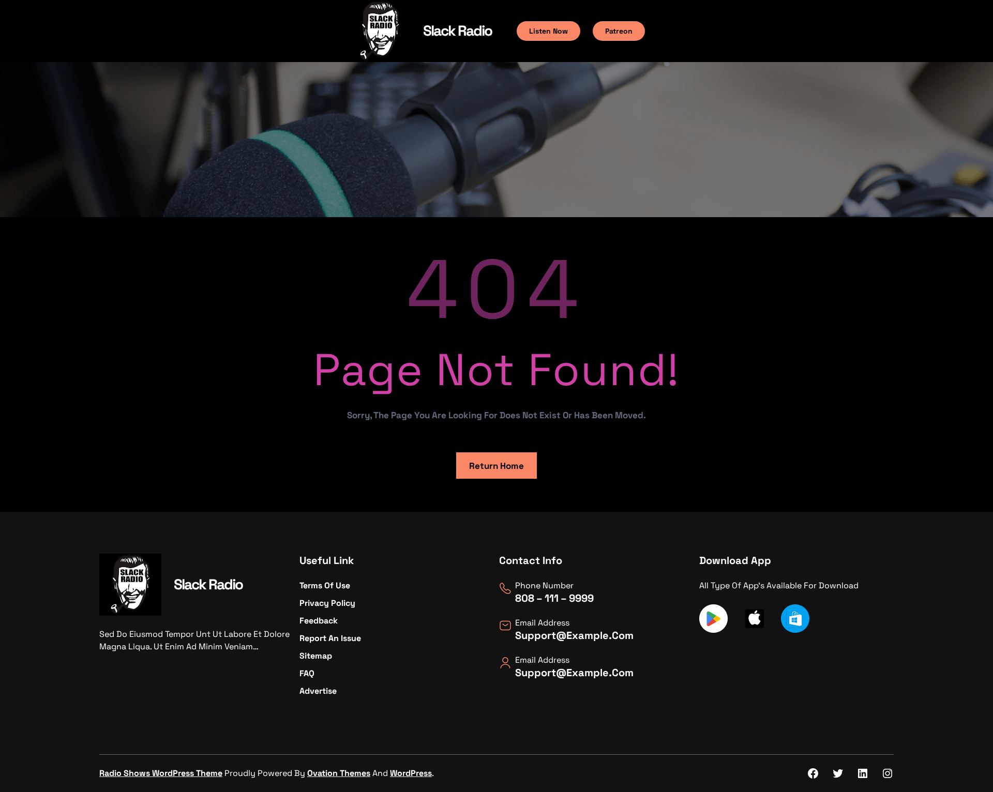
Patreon (619, 31)
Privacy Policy (327, 603)
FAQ (306, 673)
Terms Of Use (324, 585)
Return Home (496, 465)
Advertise (318, 691)
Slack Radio (457, 30)
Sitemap (315, 655)
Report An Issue (330, 638)
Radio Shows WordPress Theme (160, 773)
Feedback (318, 620)
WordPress (411, 773)
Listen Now (548, 31)
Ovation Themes (338, 773)
